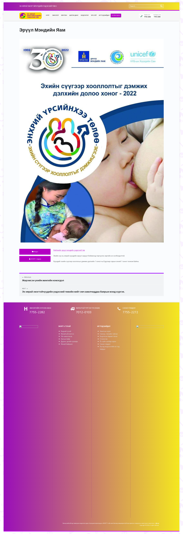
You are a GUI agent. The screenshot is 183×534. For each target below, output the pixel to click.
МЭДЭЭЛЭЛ (85, 15)
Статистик (103, 339)
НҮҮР (47, 15)
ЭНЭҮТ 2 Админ (36, 259)
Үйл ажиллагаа (66, 336)
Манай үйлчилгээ (67, 334)
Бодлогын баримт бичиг (109, 336)
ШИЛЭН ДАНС (73, 15)
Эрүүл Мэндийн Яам (42, 30)
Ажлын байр (65, 339)
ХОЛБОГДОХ (116, 15)
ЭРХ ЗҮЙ (93, 15)
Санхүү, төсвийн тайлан (109, 334)
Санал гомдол (105, 344)
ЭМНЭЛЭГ (55, 15)
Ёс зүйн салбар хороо (108, 341)
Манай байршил (67, 344)
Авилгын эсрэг (105, 331)
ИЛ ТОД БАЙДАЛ (104, 15)
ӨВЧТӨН (64, 15)
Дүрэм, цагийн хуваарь (69, 341)
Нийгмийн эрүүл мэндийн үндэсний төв (69, 250)
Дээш (157, 523)
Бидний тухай (66, 331)
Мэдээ (36, 252)
